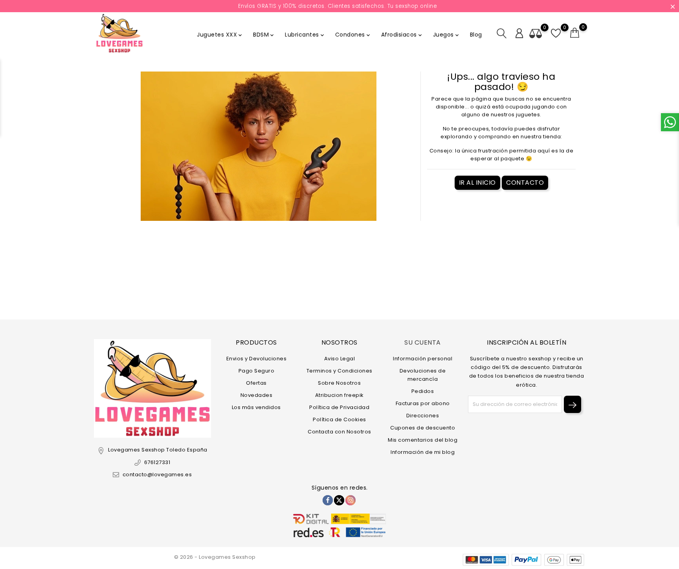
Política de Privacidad (339, 407)
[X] (339, 500)
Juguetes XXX (220, 35)
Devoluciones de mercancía (423, 375)
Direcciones (422, 415)
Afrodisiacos (402, 35)
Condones (353, 35)
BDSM (264, 35)
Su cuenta (422, 342)
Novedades (256, 395)
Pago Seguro (257, 370)
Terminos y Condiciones (339, 370)
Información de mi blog (423, 452)
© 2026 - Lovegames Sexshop (215, 557)
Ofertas (256, 383)
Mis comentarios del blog (422, 440)
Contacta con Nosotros (339, 431)
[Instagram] (350, 500)
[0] (575, 33)
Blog (476, 35)
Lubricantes (305, 35)
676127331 (157, 462)
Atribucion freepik (339, 395)
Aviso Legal (339, 358)
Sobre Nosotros (339, 383)
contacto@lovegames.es (157, 474)
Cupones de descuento (422, 427)
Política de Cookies (339, 419)
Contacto (525, 182)
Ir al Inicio (477, 182)
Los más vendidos (256, 407)
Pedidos (422, 391)
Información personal (422, 358)
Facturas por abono (423, 403)
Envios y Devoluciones (256, 358)
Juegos (446, 35)
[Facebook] (328, 500)
